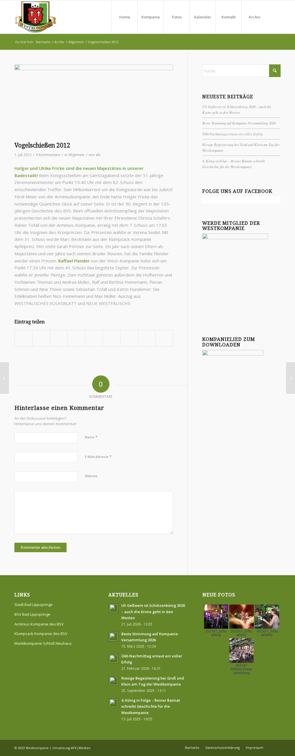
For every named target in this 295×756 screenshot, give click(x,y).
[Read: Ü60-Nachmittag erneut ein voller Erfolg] (113, 659)
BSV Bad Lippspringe (32, 614)
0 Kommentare (48, 154)
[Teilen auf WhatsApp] (58, 338)
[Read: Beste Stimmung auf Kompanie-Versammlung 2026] (113, 637)
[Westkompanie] (35, 17)
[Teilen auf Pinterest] (76, 338)
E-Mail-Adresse (98, 456)
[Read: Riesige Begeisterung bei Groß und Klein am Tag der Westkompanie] (113, 681)
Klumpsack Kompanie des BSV (40, 633)
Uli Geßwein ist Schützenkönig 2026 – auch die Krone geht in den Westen (153, 611)
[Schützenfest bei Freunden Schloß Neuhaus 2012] (4, 378)
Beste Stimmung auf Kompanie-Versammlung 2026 (239, 122)
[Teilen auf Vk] (129, 338)
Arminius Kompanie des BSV (39, 624)
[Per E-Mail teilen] (164, 338)
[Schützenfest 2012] (290, 378)
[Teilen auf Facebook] (23, 338)
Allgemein (76, 154)
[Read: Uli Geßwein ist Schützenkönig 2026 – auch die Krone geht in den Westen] (113, 608)
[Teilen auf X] (41, 338)
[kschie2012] (93, 101)
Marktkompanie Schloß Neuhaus (43, 643)
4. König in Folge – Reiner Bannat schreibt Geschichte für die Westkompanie (150, 706)
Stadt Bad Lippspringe (33, 604)
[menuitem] (124, 17)
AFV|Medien (80, 748)
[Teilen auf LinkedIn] (94, 338)
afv (98, 154)
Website (91, 476)
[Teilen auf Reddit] (146, 338)
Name (91, 437)
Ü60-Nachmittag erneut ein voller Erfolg (232, 133)
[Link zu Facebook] (276, 16)
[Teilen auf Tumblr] (111, 338)
